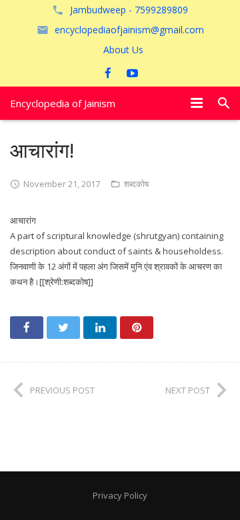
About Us (123, 49)
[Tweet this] (63, 327)
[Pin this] (136, 327)
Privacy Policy (120, 495)
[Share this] (26, 327)
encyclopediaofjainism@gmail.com (129, 29)
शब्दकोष (136, 184)
